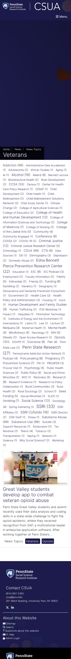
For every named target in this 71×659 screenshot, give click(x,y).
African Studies (40, 169)
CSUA (28, 250)
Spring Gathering (19, 406)
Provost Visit (10, 368)
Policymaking (29, 358)
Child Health (33, 193)
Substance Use (22, 422)
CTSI (45, 250)
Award (37, 175)
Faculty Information (37, 276)
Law (41, 323)
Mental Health (57, 328)
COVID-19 (25, 241)
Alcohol (17, 175)
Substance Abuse (54, 417)
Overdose (34, 342)
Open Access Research (33, 337)
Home (6, 149)
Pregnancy (52, 358)
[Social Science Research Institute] (22, 574)
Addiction (9, 165)
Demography (38, 255)
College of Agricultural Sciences (39, 207)
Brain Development (53, 180)
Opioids (59, 337)
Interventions (11, 323)
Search (10, 627)
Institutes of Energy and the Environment (33, 318)
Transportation (12, 435)
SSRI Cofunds (31, 412)
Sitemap (11, 623)
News (18, 149)
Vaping (31, 435)
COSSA (7, 241)
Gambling (9, 286)
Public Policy (29, 372)
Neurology (38, 332)
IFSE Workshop (48, 309)
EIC (33, 272)
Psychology (32, 368)
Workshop (58, 440)
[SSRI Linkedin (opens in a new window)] (13, 608)
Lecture (55, 323)
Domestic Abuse (19, 260)
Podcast (8, 358)
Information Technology (50, 314)
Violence (8, 440)
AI (4, 175)
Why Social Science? (32, 440)
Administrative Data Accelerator (45, 165)
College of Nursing (38, 227)
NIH (53, 332)
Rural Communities (37, 386)
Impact (7, 314)
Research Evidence (21, 382)
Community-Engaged (16, 236)
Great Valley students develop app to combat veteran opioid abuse (28, 494)
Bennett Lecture (58, 175)
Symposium (40, 426)
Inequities (24, 314)
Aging (59, 169)
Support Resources (15, 426)
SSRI (40, 406)
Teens (24, 431)
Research (59, 377)
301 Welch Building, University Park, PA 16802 (32, 601)
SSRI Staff (15, 417)
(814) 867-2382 (15, 593)
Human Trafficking (20, 309)
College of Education (16, 212)
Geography (46, 286)
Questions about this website (22, 630)
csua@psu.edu (14, 597)
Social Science (32, 401)
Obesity (7, 337)
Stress (32, 417)
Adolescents (16, 170)
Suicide (47, 422)
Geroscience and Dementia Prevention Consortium (34, 291)
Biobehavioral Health (21, 180)
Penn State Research (41, 347)
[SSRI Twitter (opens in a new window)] (8, 608)
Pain (50, 342)
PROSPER (53, 363)
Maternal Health (32, 327)
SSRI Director (59, 412)
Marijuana (9, 328)
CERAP (39, 189)
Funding (50, 281)
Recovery (40, 377)
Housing (47, 300)
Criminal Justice (51, 241)
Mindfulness (17, 332)
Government (16, 295)
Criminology (10, 250)
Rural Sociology (27, 391)
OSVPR (16, 341)
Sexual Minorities (30, 396)
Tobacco (41, 431)
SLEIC (51, 396)
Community (41, 231)
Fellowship (15, 281)
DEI (21, 255)
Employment (11, 276)
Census (31, 184)
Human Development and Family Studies (37, 304)
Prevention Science (16, 363)
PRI (39, 363)
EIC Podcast (51, 272)
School (48, 391)
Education (18, 271)
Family (61, 276)
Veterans (47, 435)
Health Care (38, 295)
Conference (43, 236)
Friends (33, 281)
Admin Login (13, 638)
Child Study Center (32, 203)
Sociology (58, 401)
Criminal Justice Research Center (33, 246)
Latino (29, 323)
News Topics (33, 149)
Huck (62, 300)
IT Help (10, 634)
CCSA (13, 184)
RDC (24, 377)
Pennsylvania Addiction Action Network (37, 353)
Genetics (27, 286)
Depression (60, 255)
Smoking (9, 401)
